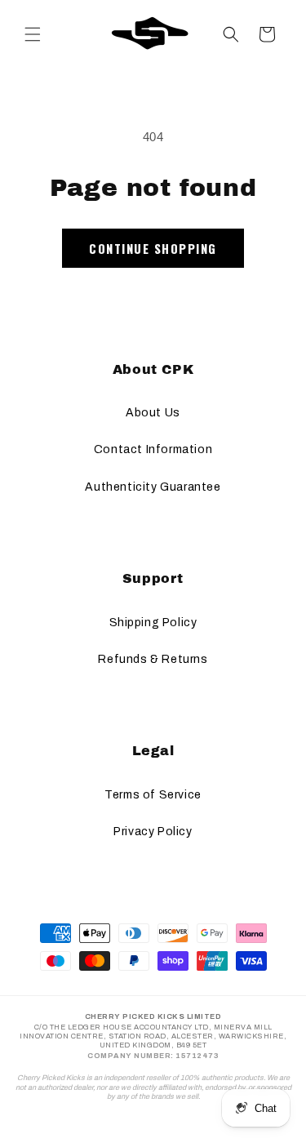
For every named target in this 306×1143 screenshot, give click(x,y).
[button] (33, 34)
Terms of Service (153, 795)
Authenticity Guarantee (152, 487)
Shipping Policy (153, 622)
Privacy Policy (152, 831)
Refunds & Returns (152, 659)
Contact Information (153, 449)
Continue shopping (153, 248)
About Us (153, 413)
